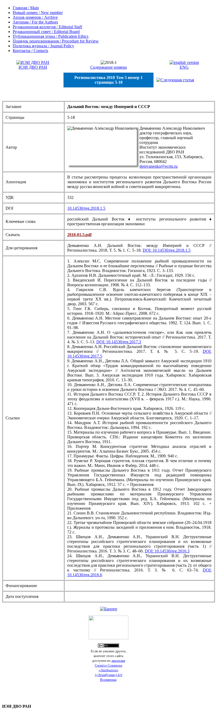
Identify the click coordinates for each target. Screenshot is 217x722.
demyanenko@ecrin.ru (158, 166)
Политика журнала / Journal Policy (43, 46)
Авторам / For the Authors (35, 22)
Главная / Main (26, 8)
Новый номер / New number (38, 12)
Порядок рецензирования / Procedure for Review (56, 41)
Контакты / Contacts (30, 50)
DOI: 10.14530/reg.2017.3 (118, 342)
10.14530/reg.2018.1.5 (86, 208)
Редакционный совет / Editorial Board (46, 31)
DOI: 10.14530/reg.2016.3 (167, 551)
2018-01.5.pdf (79, 234)
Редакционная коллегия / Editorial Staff (47, 27)
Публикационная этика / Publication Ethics (50, 36)
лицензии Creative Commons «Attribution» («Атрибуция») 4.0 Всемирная (110, 670)
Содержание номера (108, 67)
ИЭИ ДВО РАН (33, 67)
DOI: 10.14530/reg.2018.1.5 (167, 250)
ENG (184, 67)
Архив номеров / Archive (35, 17)
